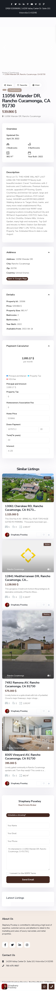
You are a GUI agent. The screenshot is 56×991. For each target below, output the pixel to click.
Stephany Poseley (19, 535)
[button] (4, 48)
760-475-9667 (12, 966)
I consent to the (23, 873)
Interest (10, 446)
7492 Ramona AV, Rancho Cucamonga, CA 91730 (22, 684)
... (47, 522)
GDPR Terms (30, 873)
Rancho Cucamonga (31, 116)
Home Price (11, 413)
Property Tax (12, 392)
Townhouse (14, 72)
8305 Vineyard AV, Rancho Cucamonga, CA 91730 (22, 756)
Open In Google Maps (17, 278)
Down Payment (13, 424)
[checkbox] (7, 873)
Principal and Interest (16, 384)
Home (4, 72)
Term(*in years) (13, 435)
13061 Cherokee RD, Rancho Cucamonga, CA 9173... (24, 508)
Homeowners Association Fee (20, 402)
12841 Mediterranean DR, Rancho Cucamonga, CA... (27, 578)
